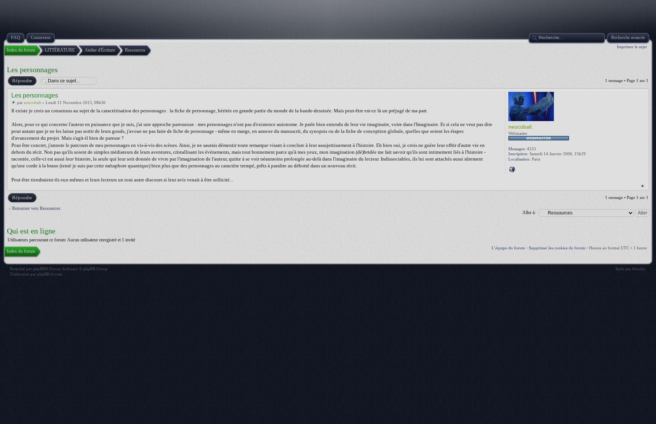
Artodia (638, 268)
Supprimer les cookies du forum (557, 248)
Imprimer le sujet (632, 46)
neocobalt (32, 102)
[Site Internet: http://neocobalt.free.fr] (512, 169)
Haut (642, 186)
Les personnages (32, 69)
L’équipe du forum (508, 248)
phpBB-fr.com (49, 274)
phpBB (39, 268)
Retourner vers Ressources (36, 208)
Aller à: (529, 212)
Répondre (22, 81)
